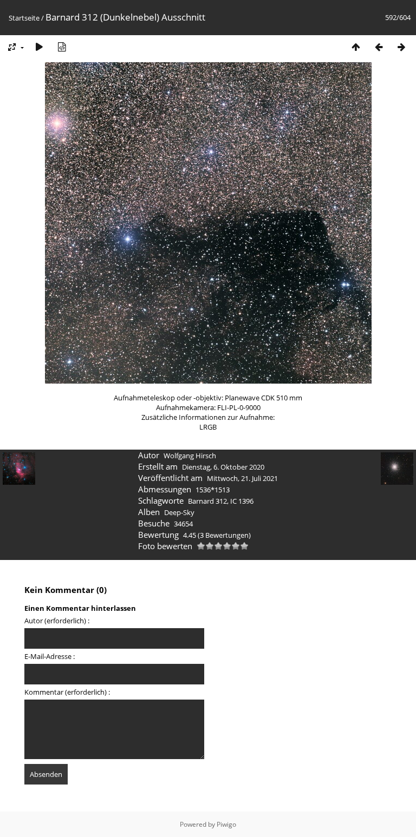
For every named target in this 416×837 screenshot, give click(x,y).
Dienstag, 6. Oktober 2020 (223, 467)
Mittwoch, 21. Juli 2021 (242, 478)
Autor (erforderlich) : (56, 620)
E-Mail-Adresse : (49, 656)
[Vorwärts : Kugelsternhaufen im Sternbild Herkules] (401, 47)
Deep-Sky (179, 512)
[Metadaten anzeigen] (61, 47)
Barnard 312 (207, 501)
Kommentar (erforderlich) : (67, 692)
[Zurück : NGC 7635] (378, 47)
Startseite (24, 18)
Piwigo (226, 824)
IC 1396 (241, 501)
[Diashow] (39, 47)
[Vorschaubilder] (355, 47)
